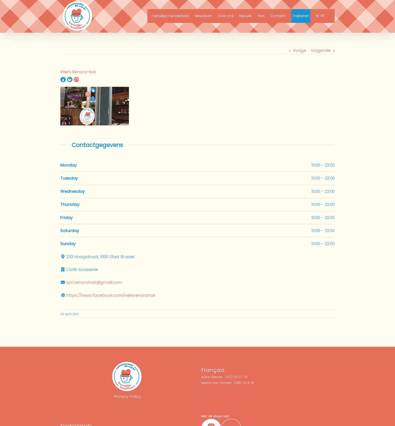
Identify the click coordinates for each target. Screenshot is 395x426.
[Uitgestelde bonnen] (76, 79)
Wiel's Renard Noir (78, 72)
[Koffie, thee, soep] (69, 79)
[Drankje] (63, 79)
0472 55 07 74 (236, 377)
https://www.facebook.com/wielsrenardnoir (111, 295)
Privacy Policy (127, 396)
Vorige (299, 50)
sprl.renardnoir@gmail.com (94, 282)
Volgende (321, 50)
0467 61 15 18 (244, 383)
